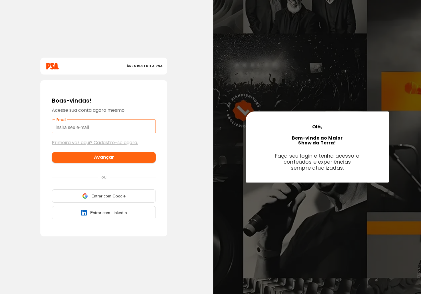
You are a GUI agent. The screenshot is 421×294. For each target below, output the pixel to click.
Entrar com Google (108, 196)
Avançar (104, 157)
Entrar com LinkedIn (108, 212)
